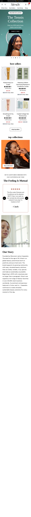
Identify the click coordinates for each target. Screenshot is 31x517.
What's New (4, 8)
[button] (3, 68)
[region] (15, 1)
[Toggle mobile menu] (2, 4)
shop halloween (8, 165)
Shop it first (15, 31)
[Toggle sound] (27, 240)
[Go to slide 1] (11, 57)
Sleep (26, 8)
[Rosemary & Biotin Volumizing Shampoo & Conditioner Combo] (23, 73)
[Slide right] (29, 34)
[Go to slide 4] (17, 57)
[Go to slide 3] (15, 57)
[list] (15, 33)
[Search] (5, 4)
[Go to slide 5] (19, 57)
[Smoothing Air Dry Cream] (8, 105)
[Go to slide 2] (13, 57)
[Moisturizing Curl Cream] (8, 73)
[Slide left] (2, 34)
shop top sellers (15, 129)
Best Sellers (12, 8)
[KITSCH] (15, 4)
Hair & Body (20, 8)
